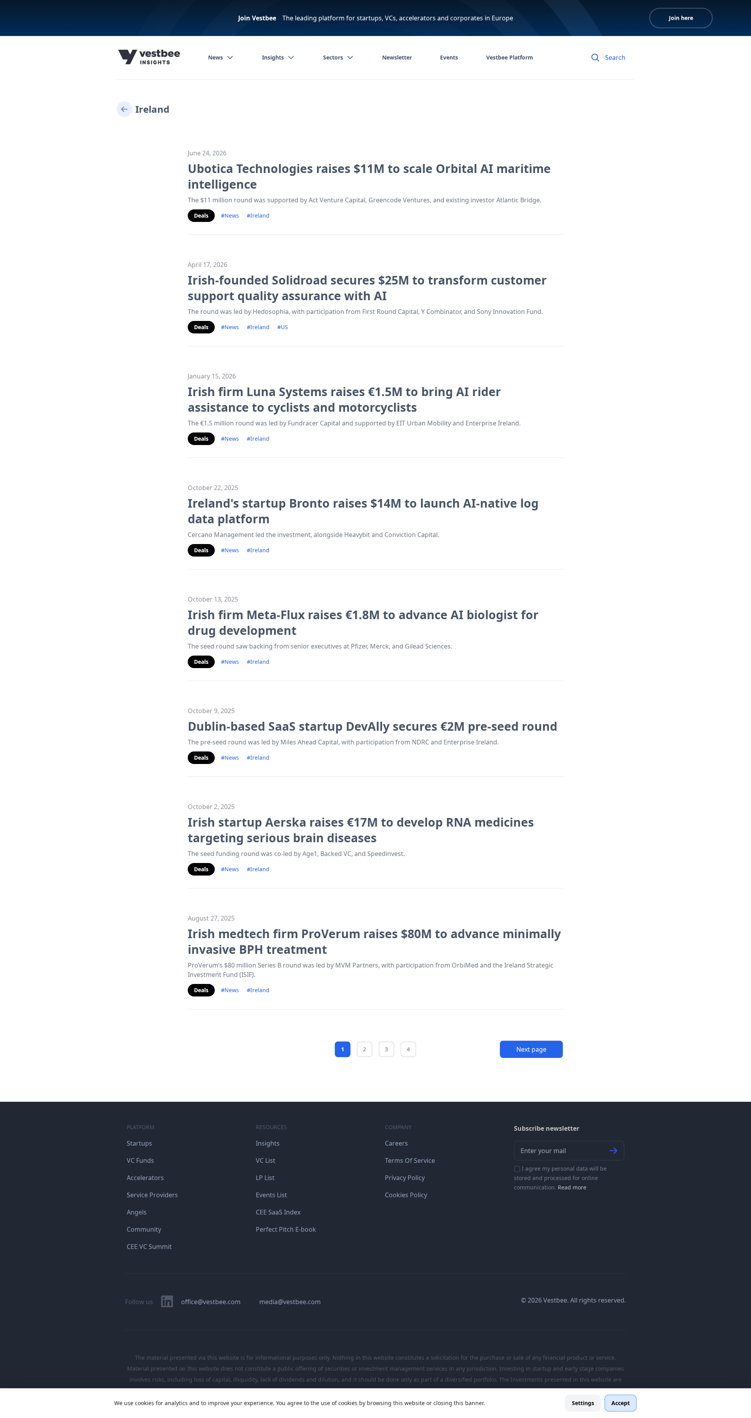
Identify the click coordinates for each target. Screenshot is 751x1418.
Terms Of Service (410, 1160)
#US (282, 327)
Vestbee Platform (509, 57)
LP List (265, 1177)
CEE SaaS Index (278, 1212)
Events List (271, 1195)
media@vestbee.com (290, 1301)
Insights (273, 57)
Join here (681, 18)
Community (144, 1229)
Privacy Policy (405, 1177)
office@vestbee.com (211, 1301)
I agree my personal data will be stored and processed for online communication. (560, 1178)
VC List (265, 1160)
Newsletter (397, 57)
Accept (620, 1403)
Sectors (333, 57)
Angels (137, 1212)
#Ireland (258, 215)
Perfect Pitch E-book (286, 1229)
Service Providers (152, 1195)
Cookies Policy (406, 1195)
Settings (583, 1403)
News (215, 57)
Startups (139, 1143)
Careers (396, 1143)
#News (230, 215)
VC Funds (140, 1160)
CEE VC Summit (149, 1246)
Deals (201, 215)
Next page (531, 1049)
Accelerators (145, 1177)
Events (449, 57)
